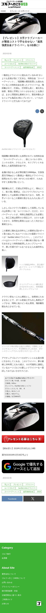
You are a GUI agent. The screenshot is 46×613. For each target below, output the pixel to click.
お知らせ (5, 604)
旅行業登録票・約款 (10, 591)
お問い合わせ (7, 582)
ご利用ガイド (7, 599)
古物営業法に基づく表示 (11, 595)
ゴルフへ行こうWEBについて (13, 578)
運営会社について (9, 574)
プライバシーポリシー (10, 587)
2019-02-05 (7, 54)
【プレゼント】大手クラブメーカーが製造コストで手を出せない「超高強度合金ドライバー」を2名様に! (22, 42)
